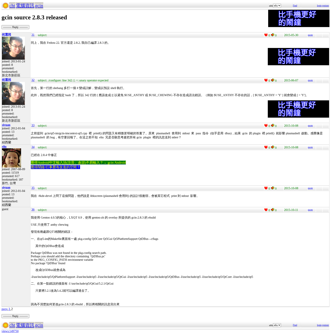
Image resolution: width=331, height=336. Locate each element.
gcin (39, 5)
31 (32, 34)
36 (32, 209)
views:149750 (10, 331)
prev (4, 309)
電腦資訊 (25, 5)
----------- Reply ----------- (15, 27)
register (325, 5)
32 (32, 80)
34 (32, 147)
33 (32, 125)
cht (12, 5)
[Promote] (266, 34)
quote (310, 35)
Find (295, 5)
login (319, 5)
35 (32, 187)
